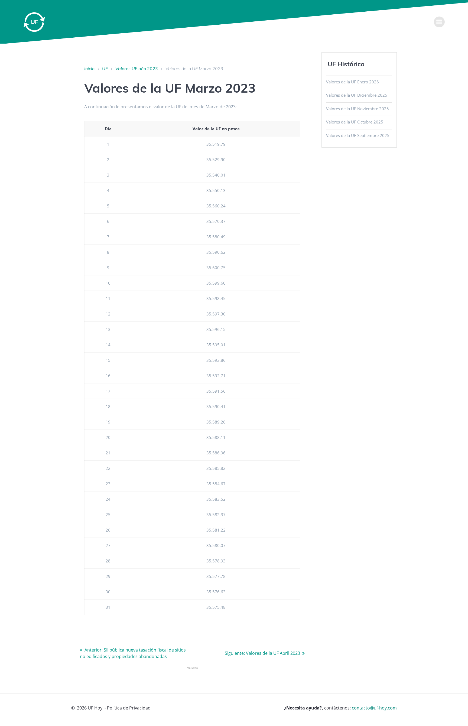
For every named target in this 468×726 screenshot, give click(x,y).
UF (105, 68)
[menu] (439, 22)
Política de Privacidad (129, 708)
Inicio (89, 68)
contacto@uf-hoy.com (374, 708)
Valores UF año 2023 (136, 68)
